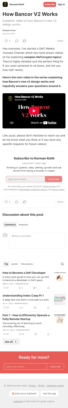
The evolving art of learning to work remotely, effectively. (22, 325)
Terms (41, 385)
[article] (34, 280)
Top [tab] (6, 264)
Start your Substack (26, 393)
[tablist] (16, 225)
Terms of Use (49, 186)
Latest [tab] (14, 264)
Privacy (32, 385)
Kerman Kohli (9, 30)
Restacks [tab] (23, 224)
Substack (18, 401)
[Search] (62, 264)
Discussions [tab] (27, 264)
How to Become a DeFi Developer (24, 272)
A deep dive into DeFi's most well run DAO (26, 299)
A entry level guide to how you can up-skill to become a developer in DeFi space (26, 278)
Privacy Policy (58, 189)
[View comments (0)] (17, 41)
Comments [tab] (10, 224)
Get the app (49, 393)
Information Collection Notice (33, 189)
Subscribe (50, 4)
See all (9, 341)
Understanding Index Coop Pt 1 (23, 295)
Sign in (61, 4)
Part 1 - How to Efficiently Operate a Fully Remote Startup (26, 317)
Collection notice (55, 385)
